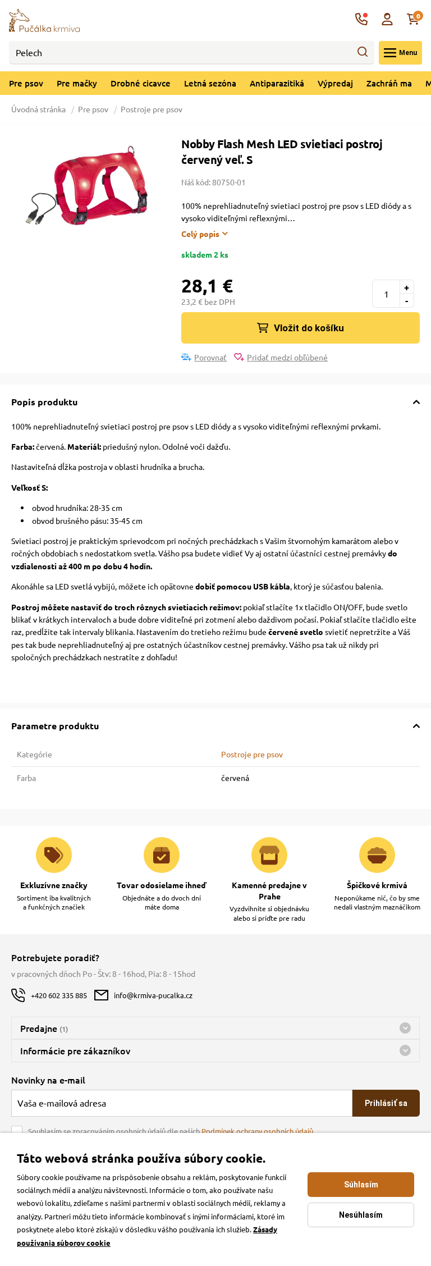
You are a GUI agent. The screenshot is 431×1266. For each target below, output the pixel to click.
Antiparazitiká (277, 83)
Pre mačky (77, 83)
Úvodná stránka (39, 109)
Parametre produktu (55, 726)
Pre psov (26, 83)
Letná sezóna (210, 83)
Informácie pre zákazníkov (75, 1050)
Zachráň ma (389, 83)
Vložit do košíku (309, 327)
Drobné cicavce (141, 83)
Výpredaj (335, 83)
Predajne (44, 1028)
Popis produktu (44, 402)
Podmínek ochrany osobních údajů (257, 1131)
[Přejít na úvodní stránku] (44, 19)
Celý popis (200, 233)
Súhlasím (361, 1184)
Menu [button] (408, 53)
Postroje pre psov (151, 109)
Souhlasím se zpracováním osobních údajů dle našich (170, 1131)
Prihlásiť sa (386, 1103)
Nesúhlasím (361, 1214)
